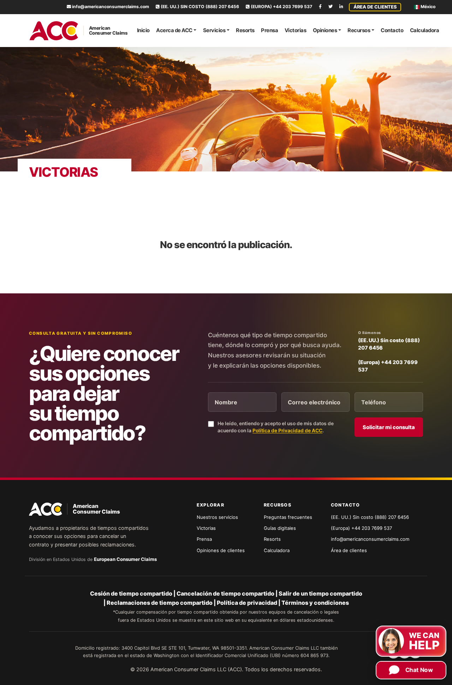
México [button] (427, 6)
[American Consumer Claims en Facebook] (320, 6)
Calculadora (424, 30)
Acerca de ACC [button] (174, 30)
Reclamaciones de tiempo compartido (160, 602)
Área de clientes (375, 7)
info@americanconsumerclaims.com (110, 6)
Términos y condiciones (315, 602)
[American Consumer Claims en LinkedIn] (341, 6)
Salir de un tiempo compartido (320, 593)
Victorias (296, 30)
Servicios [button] (214, 30)
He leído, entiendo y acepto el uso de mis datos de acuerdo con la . (276, 427)
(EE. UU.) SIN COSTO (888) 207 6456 (199, 6)
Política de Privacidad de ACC (287, 430)
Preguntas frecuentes (288, 517)
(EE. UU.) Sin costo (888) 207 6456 (389, 344)
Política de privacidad (247, 602)
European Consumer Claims (125, 559)
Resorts (245, 30)
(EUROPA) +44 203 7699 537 (281, 6)
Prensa (269, 30)
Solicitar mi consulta (389, 427)
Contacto (392, 30)
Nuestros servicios (217, 517)
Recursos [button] (358, 30)
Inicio (143, 30)
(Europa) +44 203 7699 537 (388, 366)
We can (424, 636)
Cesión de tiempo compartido (131, 593)
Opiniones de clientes (221, 550)
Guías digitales (280, 528)
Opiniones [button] (325, 30)
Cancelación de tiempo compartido (225, 593)
